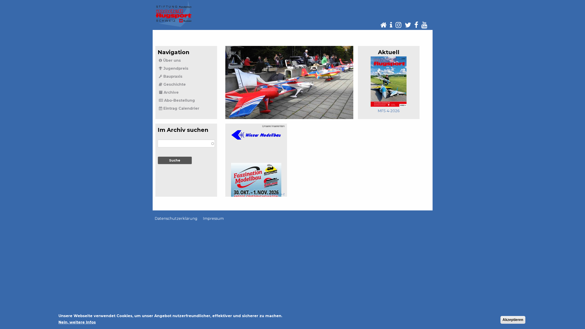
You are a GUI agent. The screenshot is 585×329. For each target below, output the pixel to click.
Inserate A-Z (277, 194)
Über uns (172, 60)
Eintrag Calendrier (181, 108)
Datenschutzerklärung (176, 218)
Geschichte (174, 84)
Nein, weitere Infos (77, 322)
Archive (171, 92)
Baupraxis (172, 76)
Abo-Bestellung (179, 100)
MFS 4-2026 (388, 111)
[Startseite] (173, 13)
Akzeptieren (513, 320)
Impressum (213, 218)
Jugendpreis (175, 68)
